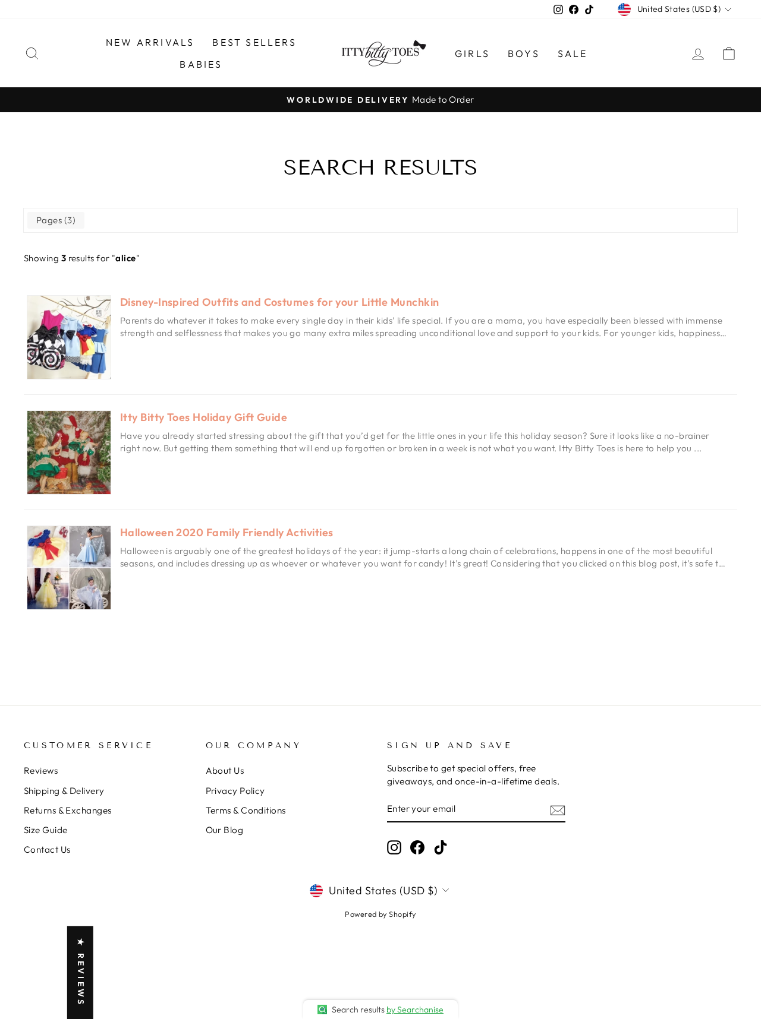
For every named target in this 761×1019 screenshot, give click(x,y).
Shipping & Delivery (64, 790)
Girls (472, 53)
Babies (201, 64)
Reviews (41, 770)
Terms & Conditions (246, 810)
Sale (573, 53)
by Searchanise (415, 1009)
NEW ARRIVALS (150, 42)
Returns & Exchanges (68, 810)
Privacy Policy (235, 790)
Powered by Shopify (380, 914)
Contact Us (47, 849)
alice (125, 258)
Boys (524, 53)
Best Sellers (254, 42)
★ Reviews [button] (81, 972)
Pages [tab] (54, 220)
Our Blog (225, 830)
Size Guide (46, 830)
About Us (225, 770)
